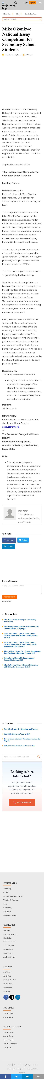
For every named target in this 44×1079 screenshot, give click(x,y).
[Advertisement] (22, 83)
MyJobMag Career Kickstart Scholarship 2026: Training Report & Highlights (21, 628)
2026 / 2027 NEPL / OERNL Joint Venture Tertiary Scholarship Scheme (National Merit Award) (21, 635)
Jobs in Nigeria (8, 1040)
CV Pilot (6, 892)
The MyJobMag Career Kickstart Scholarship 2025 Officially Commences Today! (21, 666)
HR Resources (8, 949)
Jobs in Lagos (8, 1013)
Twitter (24, 540)
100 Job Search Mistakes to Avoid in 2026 (19, 746)
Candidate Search (9, 942)
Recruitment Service (10, 934)
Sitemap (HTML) (9, 980)
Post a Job (6, 930)
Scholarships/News (31, 14)
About (9, 1065)
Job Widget (7, 972)
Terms (34, 1065)
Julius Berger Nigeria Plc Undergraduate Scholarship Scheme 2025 (19, 659)
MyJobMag (6, 14)
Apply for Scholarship (10, 19)
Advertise (6, 991)
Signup (32, 3)
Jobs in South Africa (10, 1044)
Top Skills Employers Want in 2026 (17, 734)
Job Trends (7, 911)
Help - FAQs (7, 987)
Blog (17, 14)
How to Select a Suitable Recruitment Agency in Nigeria (22, 740)
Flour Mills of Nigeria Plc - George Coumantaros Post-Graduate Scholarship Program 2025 (22, 652)
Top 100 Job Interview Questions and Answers (21, 729)
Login (25, 3)
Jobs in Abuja (8, 1017)
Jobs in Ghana (8, 1032)
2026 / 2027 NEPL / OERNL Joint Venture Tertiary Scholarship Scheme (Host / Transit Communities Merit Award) (20, 644)
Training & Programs (10, 900)
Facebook (10, 540)
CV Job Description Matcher (13, 896)
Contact (16, 1065)
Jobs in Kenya (8, 1036)
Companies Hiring (9, 915)
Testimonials (7, 984)
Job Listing (7, 889)
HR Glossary (7, 953)
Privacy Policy (26, 1065)
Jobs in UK (7, 1047)
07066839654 (24, 802)
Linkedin (9, 546)
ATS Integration (9, 946)
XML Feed (7, 976)
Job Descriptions (9, 957)
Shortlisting (7, 938)
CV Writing (7, 908)
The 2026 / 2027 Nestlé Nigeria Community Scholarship (20, 621)
